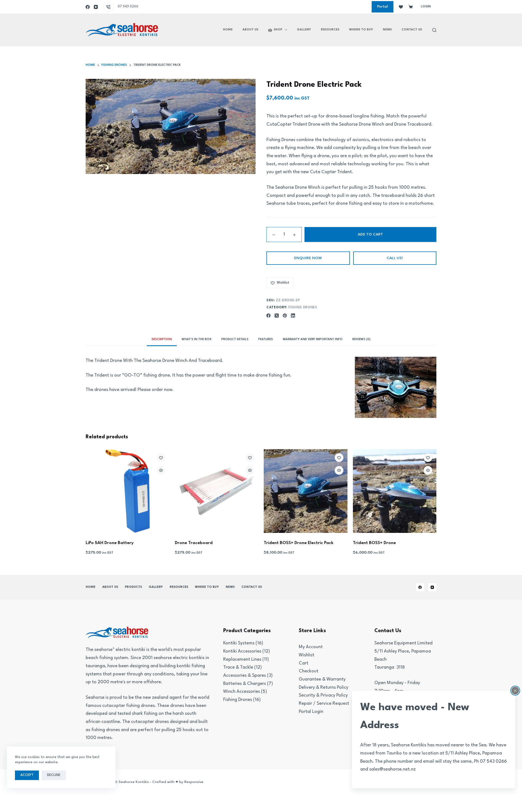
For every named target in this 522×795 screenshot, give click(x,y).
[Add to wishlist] (161, 457)
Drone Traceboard (194, 543)
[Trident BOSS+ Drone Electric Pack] (305, 491)
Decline (53, 775)
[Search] (434, 30)
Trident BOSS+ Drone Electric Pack (299, 543)
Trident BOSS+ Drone (374, 543)
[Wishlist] (401, 7)
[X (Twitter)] (277, 315)
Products (133, 587)
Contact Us (412, 29)
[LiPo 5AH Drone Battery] (127, 491)
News (387, 29)
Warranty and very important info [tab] (313, 339)
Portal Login (311, 711)
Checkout (308, 671)
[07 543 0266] (108, 7)
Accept (26, 775)
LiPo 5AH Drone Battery (109, 543)
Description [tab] (162, 339)
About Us (250, 29)
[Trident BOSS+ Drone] (395, 491)
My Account (311, 647)
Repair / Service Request (324, 703)
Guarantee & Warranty (322, 679)
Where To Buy (361, 29)
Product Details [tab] (234, 339)
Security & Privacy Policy (323, 695)
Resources (330, 29)
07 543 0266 (128, 6)
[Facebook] (88, 7)
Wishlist (306, 655)
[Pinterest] (285, 315)
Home (228, 29)
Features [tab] (265, 339)
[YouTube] (96, 7)
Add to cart (370, 234)
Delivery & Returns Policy (323, 687)
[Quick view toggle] (161, 470)
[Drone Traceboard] (217, 491)
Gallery (304, 29)
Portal (382, 6)
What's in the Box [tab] (197, 339)
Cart (303, 663)
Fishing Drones (302, 307)
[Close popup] (515, 690)
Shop (278, 29)
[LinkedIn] (293, 315)
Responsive (193, 782)
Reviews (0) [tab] (361, 339)
